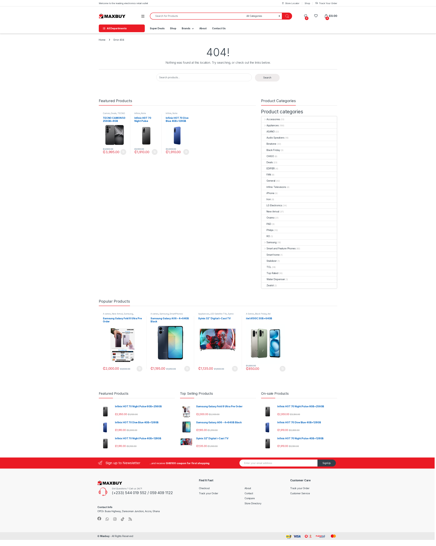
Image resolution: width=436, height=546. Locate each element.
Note (143, 113)
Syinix (231, 313)
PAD (269, 223)
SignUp (327, 463)
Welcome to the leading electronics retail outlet (123, 3)
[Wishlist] (316, 16)
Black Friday (273, 150)
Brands (186, 28)
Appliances (273, 125)
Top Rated (272, 273)
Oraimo (270, 217)
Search (267, 77)
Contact (249, 493)
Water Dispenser (276, 279)
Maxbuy (105, 536)
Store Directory (253, 503)
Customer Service (300, 493)
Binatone (271, 143)
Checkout (204, 488)
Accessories (273, 119)
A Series (250, 313)
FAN (269, 174)
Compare (250, 498)
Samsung (272, 242)
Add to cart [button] (123, 152)
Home (102, 39)
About (203, 28)
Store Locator (292, 3)
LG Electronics (274, 205)
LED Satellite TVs (218, 313)
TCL (269, 267)
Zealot (270, 285)
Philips (270, 230)
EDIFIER (271, 168)
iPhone (270, 193)
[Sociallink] (99, 518)
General (271, 180)
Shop (307, 3)
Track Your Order (328, 3)
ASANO (271, 131)
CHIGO (270, 156)
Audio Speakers (275, 137)
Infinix (137, 113)
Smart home (273, 254)
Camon (106, 113)
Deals (113, 113)
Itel (269, 313)
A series (107, 313)
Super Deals (157, 28)
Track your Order (208, 493)
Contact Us (219, 28)
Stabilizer (272, 260)
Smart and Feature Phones (281, 248)
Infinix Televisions (276, 187)
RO (268, 236)
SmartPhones (176, 313)
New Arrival (273, 211)
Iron (269, 199)
